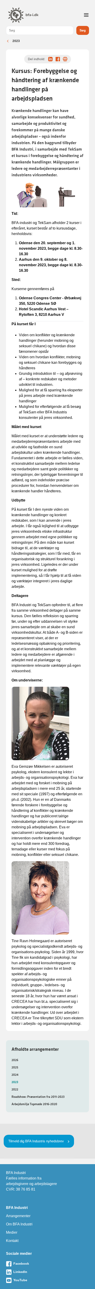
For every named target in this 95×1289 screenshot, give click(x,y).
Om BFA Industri (19, 1224)
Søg (83, 30)
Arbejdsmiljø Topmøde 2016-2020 (34, 1104)
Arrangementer (18, 1216)
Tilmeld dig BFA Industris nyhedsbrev (36, 1141)
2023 (16, 41)
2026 (15, 1060)
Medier (11, 1232)
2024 (15, 1075)
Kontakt (12, 1241)
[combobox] (40, 30)
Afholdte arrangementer (35, 1049)
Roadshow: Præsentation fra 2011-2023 (38, 1097)
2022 (15, 1089)
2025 (15, 1067)
